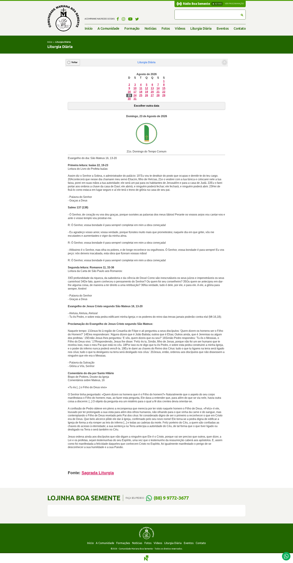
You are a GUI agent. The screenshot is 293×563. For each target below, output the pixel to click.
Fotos (165, 28)
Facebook (117, 18)
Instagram (123, 18)
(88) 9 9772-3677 (171, 497)
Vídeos (180, 28)
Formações (123, 543)
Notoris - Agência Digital (146, 558)
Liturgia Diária (200, 28)
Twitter (137, 18)
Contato (240, 28)
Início (88, 28)
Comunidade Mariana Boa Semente (63, 18)
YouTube (130, 18)
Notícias (150, 28)
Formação (131, 28)
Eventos (223, 28)
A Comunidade (108, 28)
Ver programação (234, 4)
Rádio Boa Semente (196, 3)
